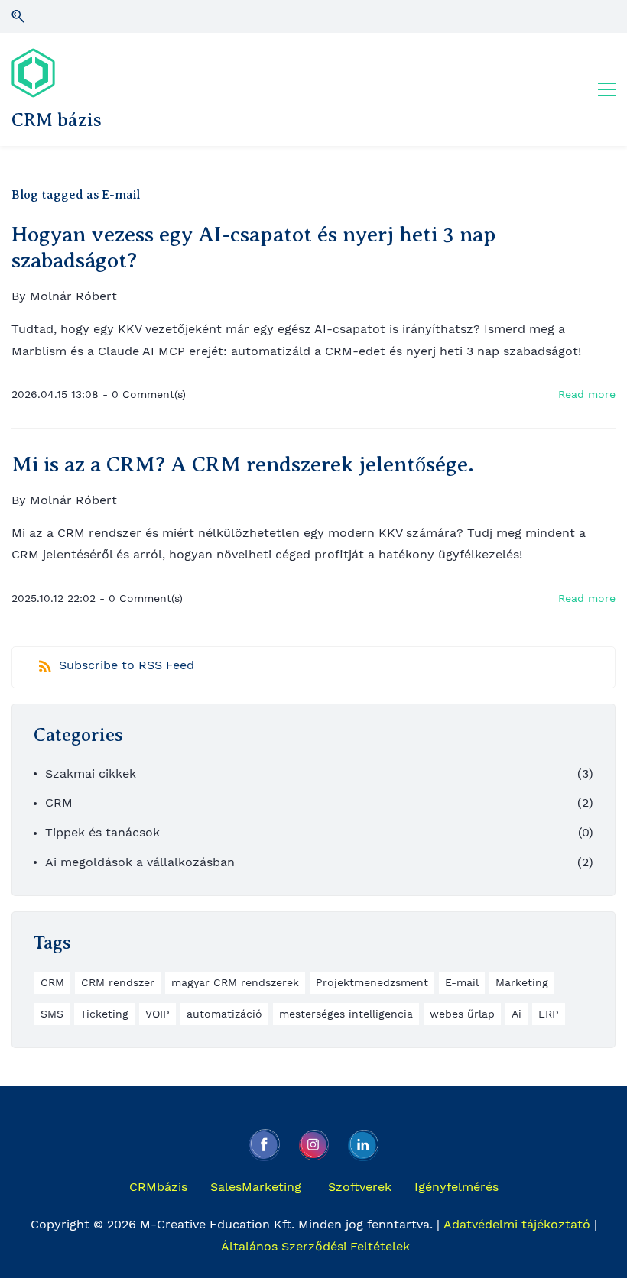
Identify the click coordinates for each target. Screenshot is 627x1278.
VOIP (157, 1014)
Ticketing (104, 1014)
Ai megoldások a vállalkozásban (140, 862)
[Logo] (33, 73)
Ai (516, 1014)
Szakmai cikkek (90, 773)
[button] (17, 16)
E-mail (462, 982)
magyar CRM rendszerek (235, 982)
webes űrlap (462, 1014)
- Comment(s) (144, 394)
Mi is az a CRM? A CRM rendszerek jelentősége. (242, 464)
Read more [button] (587, 394)
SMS (52, 1014)
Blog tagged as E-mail (75, 195)
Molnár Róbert (73, 296)
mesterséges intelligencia (346, 1014)
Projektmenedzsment (372, 982)
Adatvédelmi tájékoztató (516, 1224)
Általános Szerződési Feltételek (315, 1246)
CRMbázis (158, 1186)
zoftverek (363, 1186)
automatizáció (224, 1014)
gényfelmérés (458, 1186)
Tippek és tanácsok (102, 832)
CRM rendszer (117, 982)
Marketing (521, 982)
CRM (59, 802)
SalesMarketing (255, 1186)
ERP (548, 1014)
